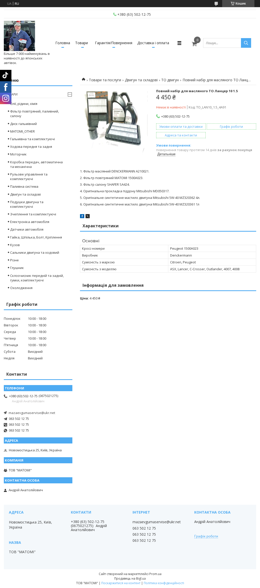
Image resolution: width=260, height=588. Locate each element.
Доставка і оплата (153, 42)
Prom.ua (155, 574)
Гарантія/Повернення (113, 42)
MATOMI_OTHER (22, 131)
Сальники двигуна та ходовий (34, 252)
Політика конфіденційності (164, 583)
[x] (88, 217)
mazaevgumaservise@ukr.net (32, 413)
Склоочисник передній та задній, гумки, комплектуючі (37, 277)
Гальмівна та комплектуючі (32, 139)
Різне (14, 260)
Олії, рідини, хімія (23, 103)
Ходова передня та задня (31, 146)
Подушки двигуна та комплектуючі (26, 204)
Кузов (15, 245)
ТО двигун (170, 79)
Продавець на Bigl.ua (130, 578)
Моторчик (18, 154)
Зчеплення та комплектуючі (33, 214)
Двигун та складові (141, 79)
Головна (62, 42)
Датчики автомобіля (26, 229)
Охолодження (21, 287)
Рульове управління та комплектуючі (28, 176)
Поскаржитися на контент (120, 583)
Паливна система (24, 186)
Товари (81, 42)
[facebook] (82, 217)
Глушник (17, 267)
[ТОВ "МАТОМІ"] (19, 36)
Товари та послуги (105, 79)
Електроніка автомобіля (29, 221)
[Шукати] (246, 43)
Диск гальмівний (23, 123)
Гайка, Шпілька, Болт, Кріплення (36, 237)
